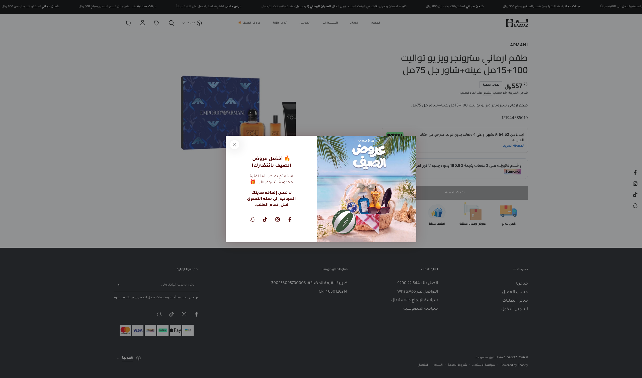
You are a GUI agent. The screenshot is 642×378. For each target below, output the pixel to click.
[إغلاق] (234, 145)
